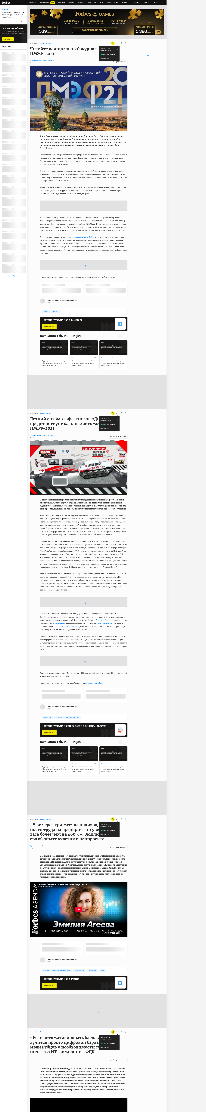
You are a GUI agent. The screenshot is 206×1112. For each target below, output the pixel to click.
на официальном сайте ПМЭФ (81, 220)
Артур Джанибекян (69, 609)
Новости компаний (107, 340)
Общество (74, 340)
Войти (156, 3)
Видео (89, 3)
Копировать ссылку (119, 62)
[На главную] (6, 3)
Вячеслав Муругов (104, 606)
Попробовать (104, 59)
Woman (101, 3)
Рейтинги (61, 3)
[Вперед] (131, 272)
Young (116, 3)
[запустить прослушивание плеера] (117, 43)
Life (95, 3)
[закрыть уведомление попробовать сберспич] (117, 49)
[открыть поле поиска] (163, 2)
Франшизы (71, 3)
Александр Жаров (103, 603)
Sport (109, 3)
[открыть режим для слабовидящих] (113, 43)
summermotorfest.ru (93, 666)
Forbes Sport (45, 340)
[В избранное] (65, 340)
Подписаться (49, 309)
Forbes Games (47, 3)
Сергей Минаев (58, 606)
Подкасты (81, 3)
